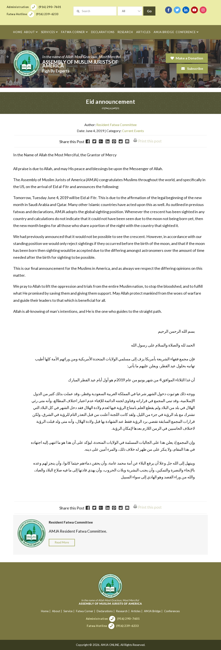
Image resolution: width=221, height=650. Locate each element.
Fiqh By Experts (55, 71)
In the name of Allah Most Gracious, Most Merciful (81, 56)
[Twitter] (177, 9)
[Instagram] (203, 9)
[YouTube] (194, 9)
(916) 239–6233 (127, 626)
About (56, 611)
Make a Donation (189, 58)
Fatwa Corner (84, 611)
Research (122, 611)
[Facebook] (168, 9)
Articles (135, 611)
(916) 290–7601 (128, 618)
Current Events (133, 131)
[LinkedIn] (185, 9)
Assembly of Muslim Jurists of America (80, 63)
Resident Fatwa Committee (116, 125)
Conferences (172, 611)
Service (68, 611)
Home (45, 611)
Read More (62, 542)
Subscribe (194, 68)
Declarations (105, 611)
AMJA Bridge (152, 611)
